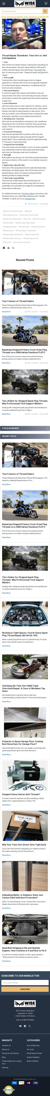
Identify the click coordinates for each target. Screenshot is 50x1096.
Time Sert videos (28, 194)
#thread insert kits (38, 227)
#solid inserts (8, 223)
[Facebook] (4, 248)
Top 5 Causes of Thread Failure (18, 474)
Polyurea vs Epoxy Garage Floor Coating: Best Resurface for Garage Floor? (22, 742)
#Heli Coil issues (39, 219)
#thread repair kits (32, 234)
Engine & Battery (33, 1057)
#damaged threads (10, 215)
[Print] (8, 248)
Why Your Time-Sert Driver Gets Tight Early (24, 844)
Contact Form (30, 199)
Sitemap (5, 1068)
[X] (13, 248)
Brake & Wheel (32, 1061)
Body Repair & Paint (34, 1053)
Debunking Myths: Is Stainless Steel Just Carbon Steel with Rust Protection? (22, 896)
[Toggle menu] (3, 3)
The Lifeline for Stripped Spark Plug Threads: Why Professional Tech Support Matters (23, 580)
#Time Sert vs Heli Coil (21, 242)
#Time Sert (7, 242)
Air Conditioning (33, 1045)
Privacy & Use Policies (10, 1053)
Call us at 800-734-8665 (25, 1020)
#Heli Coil (27, 219)
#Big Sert (28, 211)
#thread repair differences (13, 234)
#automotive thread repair (13, 211)
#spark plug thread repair (25, 223)
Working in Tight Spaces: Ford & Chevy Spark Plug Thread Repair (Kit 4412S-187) (25, 634)
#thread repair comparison (26, 231)
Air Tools (30, 1049)
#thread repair (8, 231)
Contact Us (6, 1045)
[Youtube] (20, 1026)
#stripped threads (10, 227)
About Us (5, 1049)
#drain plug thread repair (29, 215)
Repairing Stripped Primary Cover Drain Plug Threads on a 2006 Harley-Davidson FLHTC (24, 525)
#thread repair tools (30, 238)
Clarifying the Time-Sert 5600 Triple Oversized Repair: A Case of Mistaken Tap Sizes (23, 688)
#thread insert (24, 227)
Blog (4, 1057)
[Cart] (46, 3)
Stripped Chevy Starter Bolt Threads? (21, 794)
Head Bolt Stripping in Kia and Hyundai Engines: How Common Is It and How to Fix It (24, 949)
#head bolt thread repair (12, 219)
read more (6, 484)
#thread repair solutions (12, 238)
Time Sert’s (38, 70)
